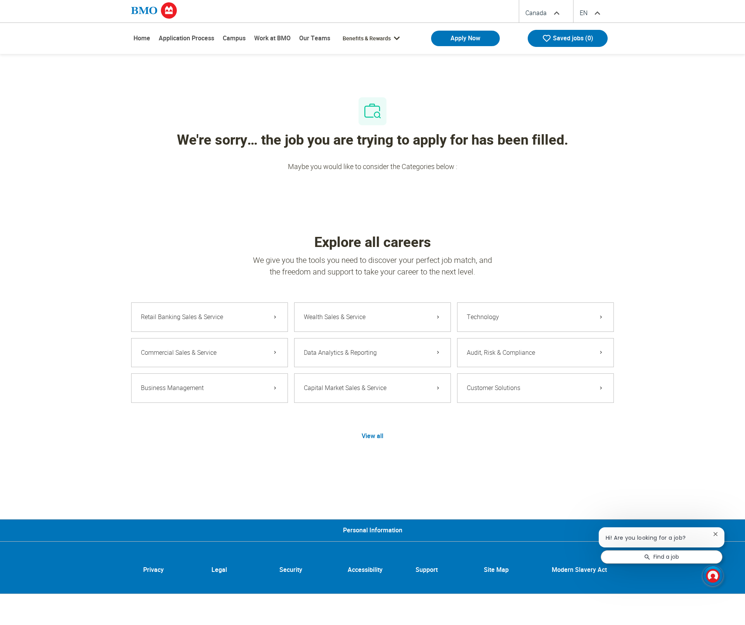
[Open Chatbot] (713, 576)
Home (141, 38)
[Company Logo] (154, 10)
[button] (372, 436)
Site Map (496, 570)
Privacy (153, 570)
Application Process (186, 38)
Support (427, 570)
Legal (219, 570)
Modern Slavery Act (579, 570)
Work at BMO (272, 38)
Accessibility (365, 570)
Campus (234, 38)
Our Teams (314, 38)
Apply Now (465, 38)
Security (290, 570)
